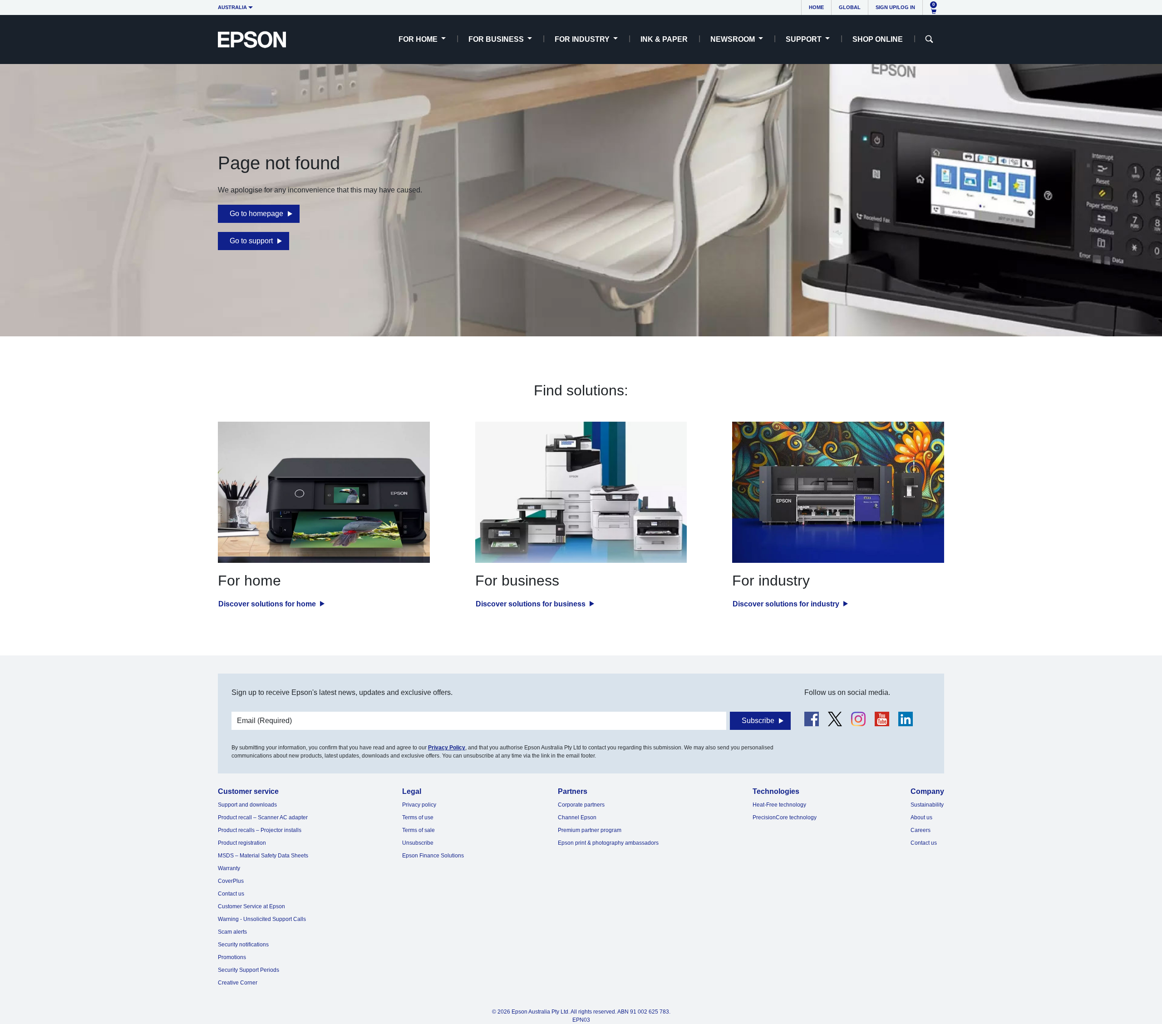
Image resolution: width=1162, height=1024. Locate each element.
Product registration (242, 843)
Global (850, 7)
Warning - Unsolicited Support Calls (262, 919)
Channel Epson (577, 817)
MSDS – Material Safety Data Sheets (263, 855)
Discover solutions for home (268, 604)
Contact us (231, 894)
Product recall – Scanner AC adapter (263, 817)
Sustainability (927, 805)
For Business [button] (497, 39)
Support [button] (804, 39)
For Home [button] (419, 39)
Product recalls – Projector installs (259, 830)
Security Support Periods (248, 970)
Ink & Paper (664, 39)
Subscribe (758, 720)
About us (921, 817)
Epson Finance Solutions (433, 855)
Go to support (251, 241)
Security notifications (243, 944)
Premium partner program (589, 830)
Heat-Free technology (779, 805)
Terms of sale (418, 830)
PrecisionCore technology (785, 817)
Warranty (229, 868)
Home (816, 7)
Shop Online (877, 39)
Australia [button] (232, 7)
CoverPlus (231, 881)
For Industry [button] (583, 39)
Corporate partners (581, 805)
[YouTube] (882, 719)
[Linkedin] (905, 719)
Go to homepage (256, 213)
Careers (921, 830)
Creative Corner (237, 983)
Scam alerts (232, 932)
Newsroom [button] (733, 39)
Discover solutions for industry (787, 604)
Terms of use (417, 817)
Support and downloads (247, 805)
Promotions (232, 957)
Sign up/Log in (895, 7)
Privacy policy (419, 805)
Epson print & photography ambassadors (608, 843)
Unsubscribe (417, 843)
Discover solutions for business (531, 604)
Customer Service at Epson (251, 906)
